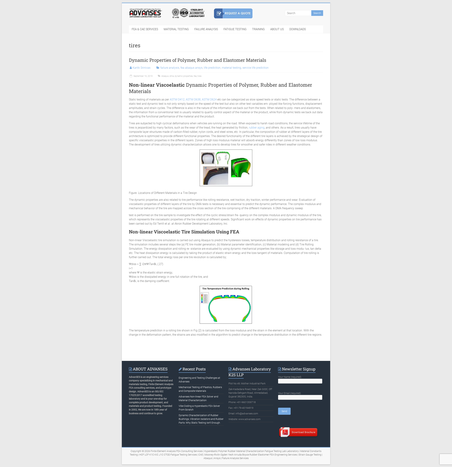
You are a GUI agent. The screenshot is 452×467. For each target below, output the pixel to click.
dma (172, 76)
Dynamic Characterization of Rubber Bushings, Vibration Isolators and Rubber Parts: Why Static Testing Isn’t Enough (201, 419)
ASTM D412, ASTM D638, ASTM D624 (193, 99)
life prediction (212, 67)
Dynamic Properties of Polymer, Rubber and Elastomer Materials (197, 60)
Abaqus (165, 76)
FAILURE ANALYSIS (206, 29)
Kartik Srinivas (141, 67)
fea (195, 76)
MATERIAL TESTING (176, 29)
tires (199, 76)
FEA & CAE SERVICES (145, 29)
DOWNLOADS (297, 29)
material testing (231, 67)
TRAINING (258, 29)
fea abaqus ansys (191, 67)
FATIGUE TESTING (235, 29)
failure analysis (169, 67)
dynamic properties (184, 76)
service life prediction (255, 67)
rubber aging (256, 127)
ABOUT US (277, 29)
